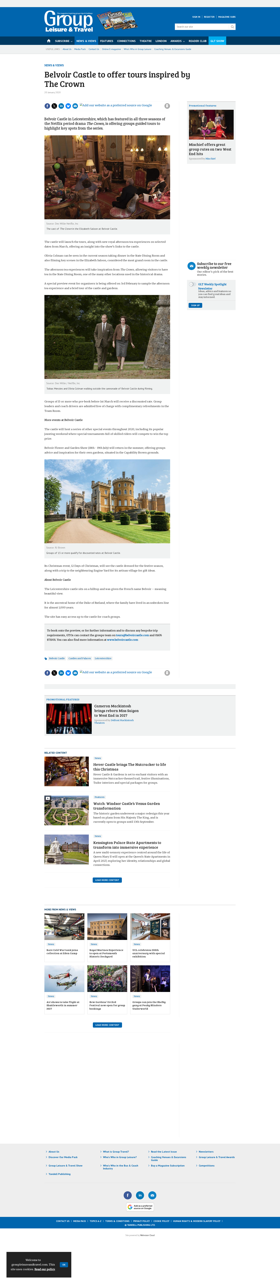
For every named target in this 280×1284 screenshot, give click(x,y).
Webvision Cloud (147, 1235)
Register (209, 16)
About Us (67, 49)
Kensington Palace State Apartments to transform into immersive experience (127, 845)
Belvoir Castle (57, 658)
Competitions (207, 1165)
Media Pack (80, 49)
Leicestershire (103, 658)
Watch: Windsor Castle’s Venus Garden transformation (126, 806)
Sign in (124, 99)
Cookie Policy (161, 1221)
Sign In (196, 16)
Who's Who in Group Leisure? (120, 1157)
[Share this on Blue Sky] (68, 106)
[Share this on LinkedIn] (61, 106)
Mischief (210, 158)
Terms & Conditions (117, 1221)
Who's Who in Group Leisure (137, 49)
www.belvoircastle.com (122, 639)
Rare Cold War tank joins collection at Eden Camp (62, 951)
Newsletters (206, 1151)
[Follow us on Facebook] (127, 1195)
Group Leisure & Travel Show (65, 1165)
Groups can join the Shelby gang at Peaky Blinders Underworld (149, 1005)
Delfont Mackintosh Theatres (114, 721)
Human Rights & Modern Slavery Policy (196, 1221)
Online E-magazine (111, 49)
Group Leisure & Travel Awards (217, 1157)
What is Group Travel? (116, 1151)
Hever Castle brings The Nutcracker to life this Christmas (129, 767)
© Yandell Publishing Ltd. (140, 1225)
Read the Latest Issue (164, 1151)
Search (232, 26)
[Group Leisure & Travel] (68, 30)
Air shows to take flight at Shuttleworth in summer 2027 (63, 1005)
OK (63, 1264)
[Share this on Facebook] (47, 106)
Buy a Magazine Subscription (168, 1165)
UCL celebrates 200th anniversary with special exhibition (148, 953)
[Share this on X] (54, 106)
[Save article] (167, 106)
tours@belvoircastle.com (132, 635)
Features (100, 797)
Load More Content (107, 880)
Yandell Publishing (59, 1174)
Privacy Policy (141, 1221)
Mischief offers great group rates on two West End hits (210, 149)
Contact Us (94, 49)
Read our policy (45, 1269)
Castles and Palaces (80, 658)
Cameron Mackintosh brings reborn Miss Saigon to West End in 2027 (116, 710)
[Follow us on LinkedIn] (140, 1195)
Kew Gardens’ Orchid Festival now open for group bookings (107, 1005)
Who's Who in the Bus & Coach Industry (120, 1167)
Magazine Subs (227, 16)
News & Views (54, 65)
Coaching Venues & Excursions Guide (172, 49)
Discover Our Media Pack (63, 1157)
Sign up (195, 305)
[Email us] (152, 1195)
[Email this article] (75, 106)
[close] (170, 99)
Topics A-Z (95, 1221)
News (98, 758)
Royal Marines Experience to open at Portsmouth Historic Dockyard (106, 953)
